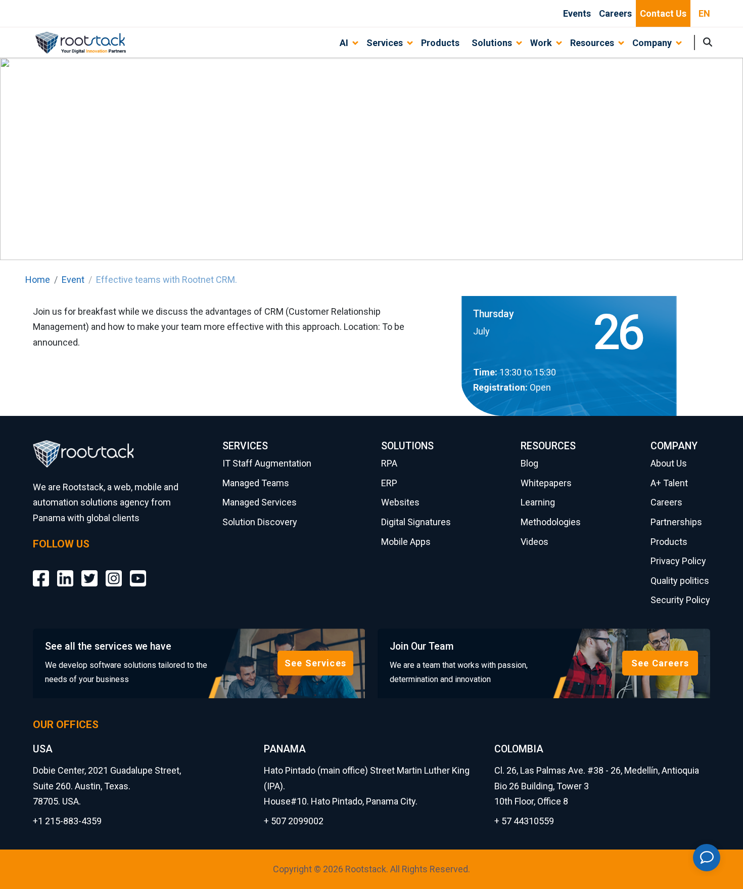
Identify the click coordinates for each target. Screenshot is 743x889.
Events (577, 13)
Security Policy (680, 600)
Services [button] (384, 42)
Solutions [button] (492, 42)
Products (440, 42)
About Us (669, 463)
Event (73, 279)
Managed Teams (255, 483)
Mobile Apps (406, 541)
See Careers (660, 663)
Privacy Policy (678, 561)
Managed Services (259, 502)
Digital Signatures (416, 522)
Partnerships (676, 522)
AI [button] (344, 42)
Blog (529, 463)
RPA (389, 463)
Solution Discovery (259, 522)
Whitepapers (546, 483)
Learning (538, 502)
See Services (315, 663)
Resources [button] (592, 42)
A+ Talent (669, 483)
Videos (534, 541)
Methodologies (551, 522)
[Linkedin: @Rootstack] (65, 571)
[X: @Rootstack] (89, 571)
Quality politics (680, 580)
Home (37, 279)
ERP (389, 483)
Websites (400, 502)
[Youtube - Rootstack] (138, 571)
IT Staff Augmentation (266, 463)
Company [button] (652, 42)
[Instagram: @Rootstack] (114, 571)
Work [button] (541, 42)
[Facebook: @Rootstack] (41, 571)
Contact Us (663, 13)
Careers (615, 13)
